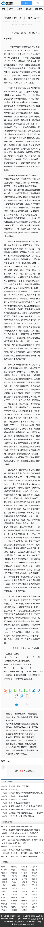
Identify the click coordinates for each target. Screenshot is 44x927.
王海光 (34, 882)
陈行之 (14, 866)
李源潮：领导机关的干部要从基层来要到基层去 (19, 809)
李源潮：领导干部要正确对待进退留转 (16, 803)
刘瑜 (4, 900)
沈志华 (4, 879)
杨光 (34, 910)
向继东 (14, 879)
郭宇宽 (14, 876)
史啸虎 (24, 891)
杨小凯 (24, 904)
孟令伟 (24, 894)
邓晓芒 (24, 885)
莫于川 (34, 907)
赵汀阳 (24, 879)
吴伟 (24, 897)
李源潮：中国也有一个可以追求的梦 (15, 796)
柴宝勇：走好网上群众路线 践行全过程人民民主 (19, 856)
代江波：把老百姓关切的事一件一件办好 (17, 826)
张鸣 (14, 882)
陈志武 (34, 873)
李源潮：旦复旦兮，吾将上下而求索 (15, 786)
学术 (12, 664)
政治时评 (27, 664)
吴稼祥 (34, 900)
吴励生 (34, 904)
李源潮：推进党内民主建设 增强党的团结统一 (19, 816)
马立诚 (24, 876)
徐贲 (4, 876)
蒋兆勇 (14, 897)
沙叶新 (34, 897)
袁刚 (14, 904)
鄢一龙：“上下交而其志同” (12, 846)
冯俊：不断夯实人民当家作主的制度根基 (17, 850)
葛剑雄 (14, 900)
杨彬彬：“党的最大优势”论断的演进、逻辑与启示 (20, 833)
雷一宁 (34, 894)
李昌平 (4, 882)
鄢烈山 (24, 870)
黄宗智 (14, 873)
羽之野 (4, 910)
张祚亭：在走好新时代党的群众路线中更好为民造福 (21, 830)
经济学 (19, 9)
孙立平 (24, 910)
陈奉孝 (4, 888)
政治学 (29, 9)
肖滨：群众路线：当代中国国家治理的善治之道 (19, 836)
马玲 (24, 888)
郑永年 (24, 866)
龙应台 (34, 866)
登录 (21, 771)
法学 (11, 9)
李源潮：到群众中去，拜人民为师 (14, 799)
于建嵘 (24, 873)
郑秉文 (24, 907)
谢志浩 (14, 910)
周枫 (4, 897)
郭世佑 (14, 888)
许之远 (4, 904)
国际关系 (39, 9)
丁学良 (4, 870)
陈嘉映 (4, 873)
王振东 (34, 888)
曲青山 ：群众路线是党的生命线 (14, 843)
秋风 (4, 894)
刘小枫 (14, 894)
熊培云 (34, 891)
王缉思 (34, 885)
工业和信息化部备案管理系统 (22, 924)
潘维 (14, 907)
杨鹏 (14, 885)
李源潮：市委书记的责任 (11, 789)
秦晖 (4, 866)
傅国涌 (34, 870)
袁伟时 (14, 891)
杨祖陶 (34, 876)
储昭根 (24, 900)
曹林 (14, 870)
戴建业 (34, 879)
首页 (4, 9)
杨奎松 (24, 882)
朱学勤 (4, 907)
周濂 (4, 885)
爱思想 (8, 3)
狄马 (4, 891)
